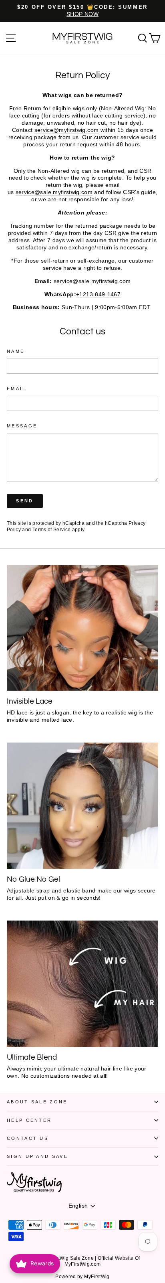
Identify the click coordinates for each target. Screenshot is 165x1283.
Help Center (29, 1120)
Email (16, 388)
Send (24, 500)
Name (15, 351)
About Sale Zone (37, 1101)
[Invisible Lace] (82, 628)
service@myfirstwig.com (66, 130)
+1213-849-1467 (98, 294)
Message (22, 425)
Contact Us (27, 1138)
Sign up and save (37, 1156)
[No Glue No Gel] (82, 806)
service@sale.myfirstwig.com (54, 192)
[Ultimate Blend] (82, 984)
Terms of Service (51, 529)
